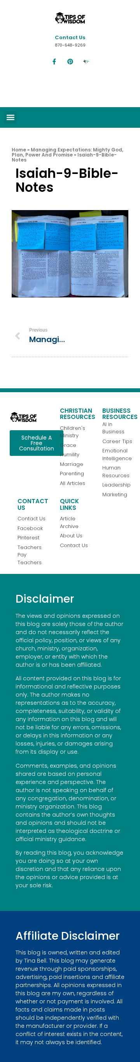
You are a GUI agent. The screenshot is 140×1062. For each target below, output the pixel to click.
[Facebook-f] (54, 62)
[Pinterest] (70, 62)
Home (19, 149)
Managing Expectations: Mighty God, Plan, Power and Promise (67, 152)
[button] (10, 117)
